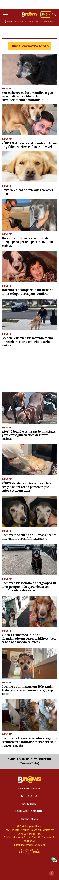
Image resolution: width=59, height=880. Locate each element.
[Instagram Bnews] (32, 852)
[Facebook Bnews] (22, 852)
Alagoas (38, 21)
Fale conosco (29, 796)
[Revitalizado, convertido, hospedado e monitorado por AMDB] (54, 859)
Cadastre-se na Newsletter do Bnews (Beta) (29, 761)
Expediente (29, 803)
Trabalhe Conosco (29, 788)
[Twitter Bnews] (27, 852)
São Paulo (49, 21)
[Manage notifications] (51, 873)
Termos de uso (29, 818)
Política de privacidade (29, 811)
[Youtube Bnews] (37, 852)
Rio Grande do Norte (23, 21)
